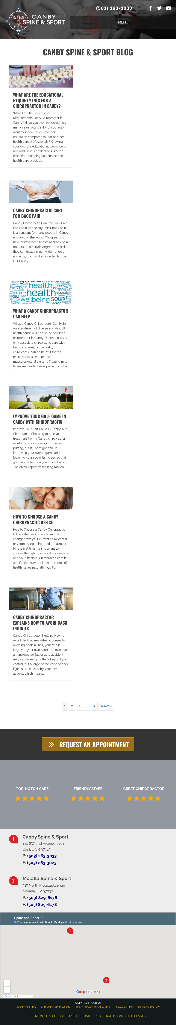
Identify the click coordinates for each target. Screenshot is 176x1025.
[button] (88, 744)
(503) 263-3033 (114, 8)
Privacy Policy (149, 1007)
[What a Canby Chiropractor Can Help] (41, 292)
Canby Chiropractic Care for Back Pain (38, 213)
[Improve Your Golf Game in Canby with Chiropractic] (41, 397)
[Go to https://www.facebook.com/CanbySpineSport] (150, 9)
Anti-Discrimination (55, 1007)
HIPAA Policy (124, 1007)
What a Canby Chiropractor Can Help (40, 313)
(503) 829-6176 (42, 897)
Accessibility (26, 1007)
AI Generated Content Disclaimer (121, 1016)
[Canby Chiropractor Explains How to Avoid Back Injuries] (41, 598)
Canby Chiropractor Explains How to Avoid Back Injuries (40, 623)
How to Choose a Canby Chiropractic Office (35, 519)
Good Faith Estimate (75, 1016)
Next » (106, 706)
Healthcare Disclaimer (92, 1007)
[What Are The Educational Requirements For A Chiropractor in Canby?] (41, 76)
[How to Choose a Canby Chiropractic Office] (41, 498)
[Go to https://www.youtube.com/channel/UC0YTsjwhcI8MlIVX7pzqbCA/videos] (168, 9)
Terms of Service (43, 1016)
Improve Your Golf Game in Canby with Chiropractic (39, 419)
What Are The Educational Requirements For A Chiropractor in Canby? (38, 100)
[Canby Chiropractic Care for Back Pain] (41, 191)
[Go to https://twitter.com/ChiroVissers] (159, 9)
